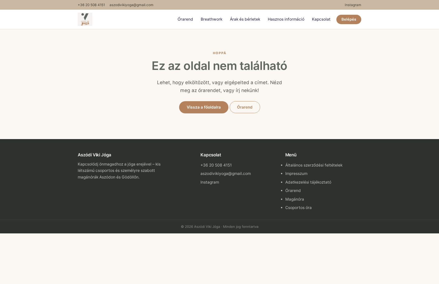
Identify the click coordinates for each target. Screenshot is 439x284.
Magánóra (294, 199)
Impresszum (296, 173)
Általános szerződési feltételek (313, 165)
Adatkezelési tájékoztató (308, 182)
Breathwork (211, 19)
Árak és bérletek (245, 19)
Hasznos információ (286, 19)
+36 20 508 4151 (91, 5)
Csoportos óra (298, 207)
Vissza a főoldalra (204, 107)
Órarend (185, 19)
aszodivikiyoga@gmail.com (131, 5)
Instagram (353, 5)
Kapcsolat (321, 19)
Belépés (348, 19)
